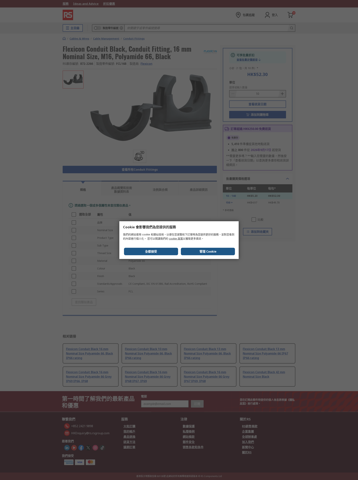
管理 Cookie (208, 251)
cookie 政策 (176, 238)
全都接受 (151, 251)
